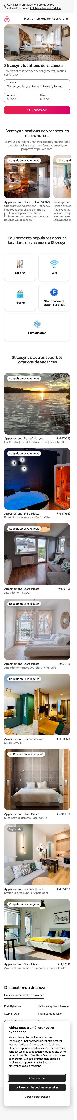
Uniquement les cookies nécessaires (37, 1087)
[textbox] (20, 99)
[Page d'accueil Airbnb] (7, 18)
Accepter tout (37, 1078)
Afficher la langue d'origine (45, 8)
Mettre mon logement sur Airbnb (46, 19)
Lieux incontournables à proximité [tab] (24, 995)
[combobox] (37, 86)
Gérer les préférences (37, 1096)
